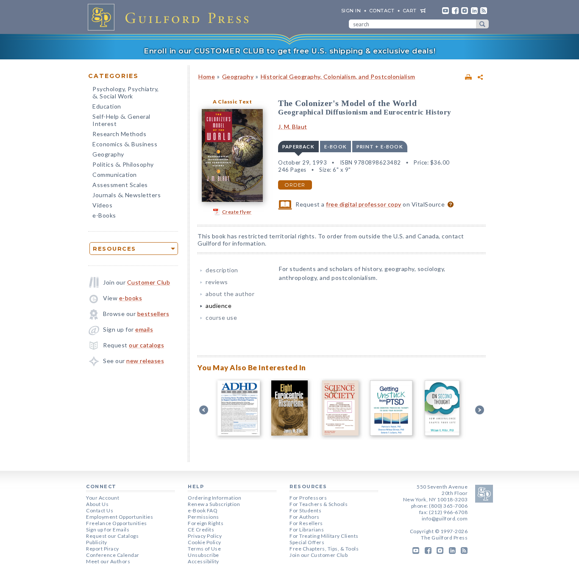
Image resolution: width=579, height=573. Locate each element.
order (295, 185)
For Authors (305, 517)
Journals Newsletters (126, 195)
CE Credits (201, 529)
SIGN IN (351, 11)
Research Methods (119, 133)
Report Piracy (102, 548)
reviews (217, 281)
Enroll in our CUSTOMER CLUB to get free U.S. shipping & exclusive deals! (289, 51)
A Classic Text (232, 101)
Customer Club (148, 282)
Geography (108, 154)
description (222, 270)
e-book (335, 146)
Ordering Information (214, 498)
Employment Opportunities (119, 517)
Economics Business (124, 144)
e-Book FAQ (202, 510)
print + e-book (379, 146)
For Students (305, 510)
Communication (114, 174)
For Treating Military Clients (324, 536)
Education (106, 106)
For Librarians (307, 529)
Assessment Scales (120, 184)
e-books (130, 298)
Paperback (298, 146)
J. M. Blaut (292, 126)
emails (144, 329)
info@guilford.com (445, 518)
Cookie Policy (204, 542)
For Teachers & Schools (319, 504)
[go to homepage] (171, 17)
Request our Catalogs (112, 536)
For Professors (308, 498)
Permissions (203, 517)
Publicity (96, 542)
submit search (482, 24)
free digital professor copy (363, 204)
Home (206, 76)
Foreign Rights (205, 523)
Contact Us (99, 510)
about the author (230, 293)
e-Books (104, 215)
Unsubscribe (203, 555)
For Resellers (306, 523)
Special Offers (307, 542)
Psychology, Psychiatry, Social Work (125, 93)
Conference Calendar (112, 555)
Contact (382, 11)
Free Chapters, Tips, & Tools (324, 548)
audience (218, 305)
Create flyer (237, 212)
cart (410, 11)
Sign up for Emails (107, 529)
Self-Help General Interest (121, 120)
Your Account (102, 498)
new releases (145, 360)
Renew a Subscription (214, 504)
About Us (97, 504)
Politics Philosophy (123, 165)
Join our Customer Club (319, 555)
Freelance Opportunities (116, 523)
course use (221, 317)
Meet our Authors (108, 561)
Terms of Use (204, 548)
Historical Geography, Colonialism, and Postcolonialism (338, 76)
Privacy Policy (205, 536)
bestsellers (153, 313)
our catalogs (146, 345)
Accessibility (203, 561)
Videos (102, 205)
